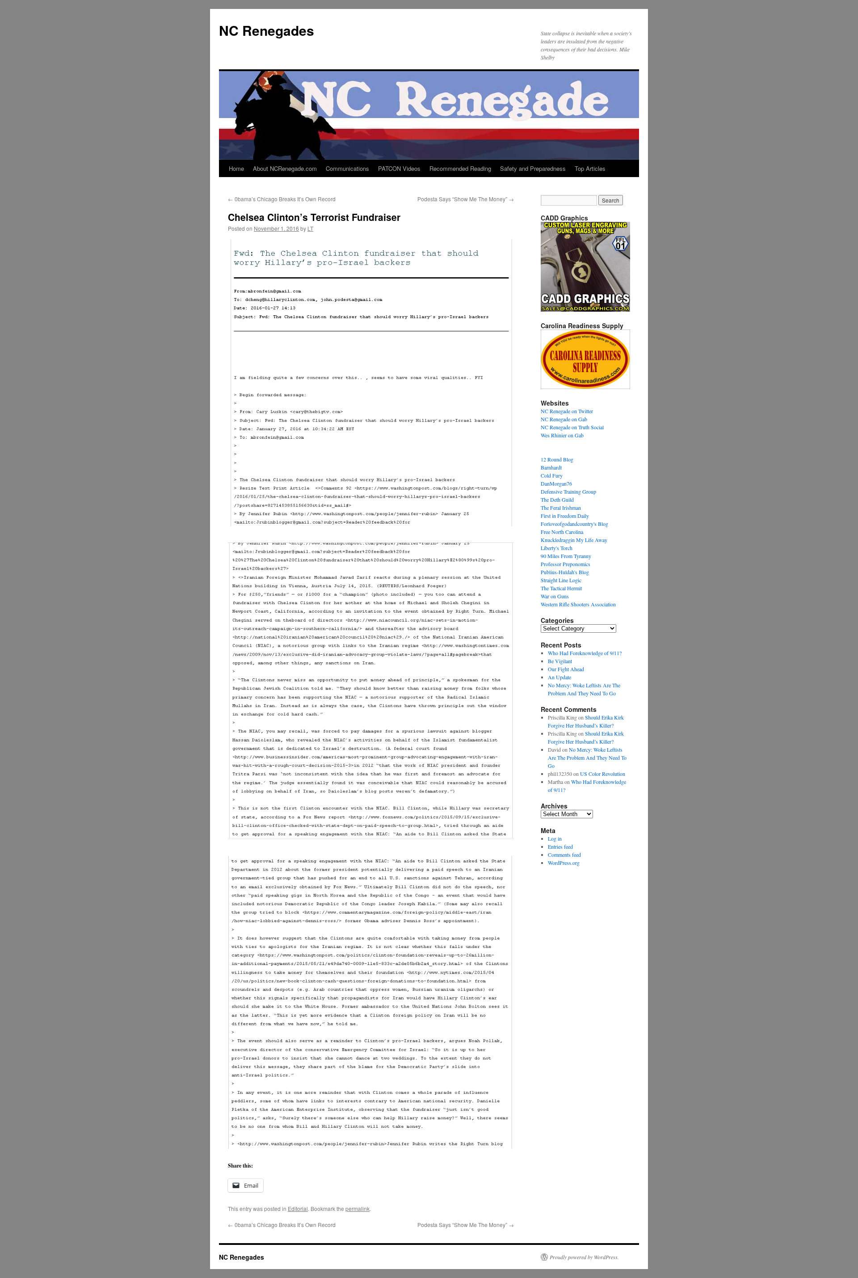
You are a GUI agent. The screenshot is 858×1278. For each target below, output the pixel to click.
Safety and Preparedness (533, 168)
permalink (357, 1208)
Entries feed (560, 846)
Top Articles (590, 168)
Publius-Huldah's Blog (565, 572)
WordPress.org (564, 862)
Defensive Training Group (568, 491)
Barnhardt (551, 467)
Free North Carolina (562, 531)
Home (236, 168)
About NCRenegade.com (285, 168)
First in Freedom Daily (565, 515)
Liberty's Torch (556, 547)
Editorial (298, 1208)
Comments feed (564, 854)
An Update (559, 677)
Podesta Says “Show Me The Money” (465, 199)
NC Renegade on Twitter (567, 411)
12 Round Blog (557, 459)
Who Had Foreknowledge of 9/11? (585, 652)
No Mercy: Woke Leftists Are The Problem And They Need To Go (587, 757)
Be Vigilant (560, 660)
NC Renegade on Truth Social (572, 427)
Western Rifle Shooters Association (578, 604)
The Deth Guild (557, 499)
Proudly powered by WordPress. (584, 1257)
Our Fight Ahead (566, 669)
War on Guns (555, 596)
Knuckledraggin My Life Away (574, 539)
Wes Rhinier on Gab (562, 435)
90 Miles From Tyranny (566, 555)
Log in (555, 838)
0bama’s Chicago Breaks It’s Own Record (282, 199)
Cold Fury (552, 475)
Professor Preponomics (565, 563)
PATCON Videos (399, 168)
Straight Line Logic (561, 580)
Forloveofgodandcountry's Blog (574, 523)
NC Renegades (266, 30)
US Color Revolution (602, 773)
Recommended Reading (460, 168)
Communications (347, 168)
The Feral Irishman (561, 507)
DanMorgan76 (556, 483)
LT (310, 228)
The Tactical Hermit (561, 588)
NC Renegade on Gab (564, 419)
